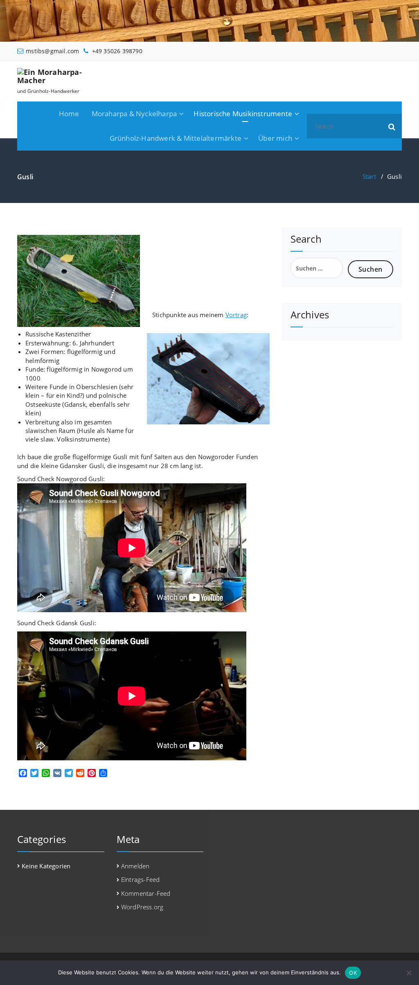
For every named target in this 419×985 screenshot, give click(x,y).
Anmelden (135, 866)
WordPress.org (142, 907)
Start (369, 176)
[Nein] (409, 973)
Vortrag (236, 315)
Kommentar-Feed (146, 893)
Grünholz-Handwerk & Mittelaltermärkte (175, 138)
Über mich (275, 138)
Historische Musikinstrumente (243, 113)
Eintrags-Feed (140, 879)
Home (69, 113)
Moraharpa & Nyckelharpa (134, 113)
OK (353, 972)
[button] (392, 126)
